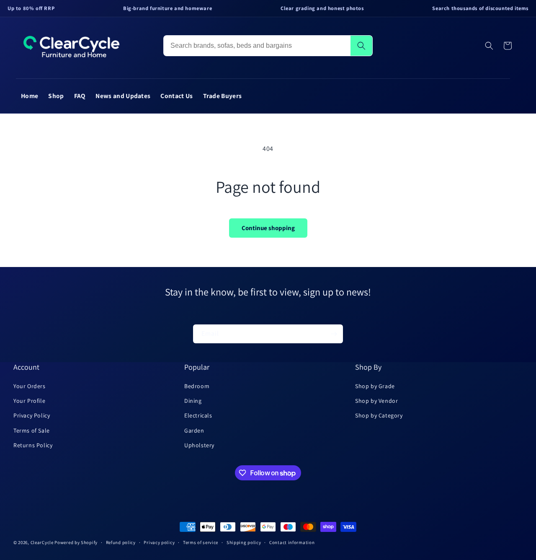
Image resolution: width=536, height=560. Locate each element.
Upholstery (199, 445)
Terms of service (200, 542)
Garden (194, 430)
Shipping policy (244, 542)
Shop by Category (379, 415)
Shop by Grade (375, 386)
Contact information (291, 542)
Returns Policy (32, 445)
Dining (193, 400)
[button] (489, 45)
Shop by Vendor (376, 400)
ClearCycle (42, 542)
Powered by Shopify (76, 542)
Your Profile (29, 400)
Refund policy (121, 542)
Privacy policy (159, 542)
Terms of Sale (31, 430)
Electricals (198, 415)
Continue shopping (268, 228)
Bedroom (196, 386)
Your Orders (29, 386)
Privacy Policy (31, 415)
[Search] (361, 46)
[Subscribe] (334, 334)
